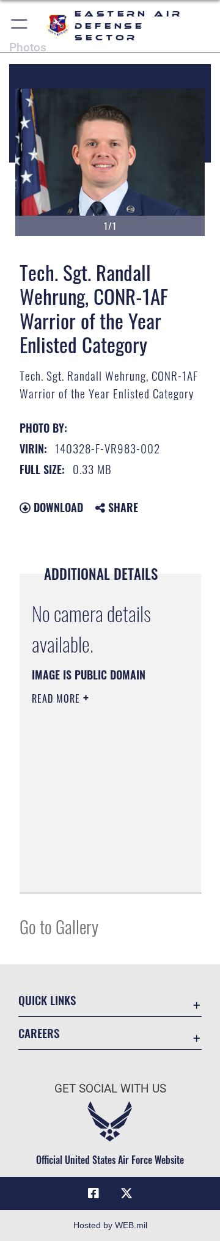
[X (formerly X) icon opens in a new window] (126, 1193)
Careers (38, 1033)
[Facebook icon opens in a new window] (93, 1193)
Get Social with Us (110, 1089)
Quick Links (47, 1000)
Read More (57, 698)
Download (57, 507)
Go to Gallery (59, 926)
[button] (20, 26)
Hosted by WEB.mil (110, 1225)
